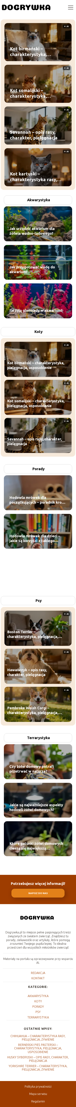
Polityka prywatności (38, 1086)
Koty (38, 331)
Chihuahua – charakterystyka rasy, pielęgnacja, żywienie (38, 1037)
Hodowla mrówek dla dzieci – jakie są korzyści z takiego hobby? (34, 538)
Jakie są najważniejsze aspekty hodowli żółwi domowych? (36, 807)
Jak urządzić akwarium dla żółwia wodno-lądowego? (32, 230)
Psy (38, 600)
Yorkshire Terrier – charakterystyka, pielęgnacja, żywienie (38, 1067)
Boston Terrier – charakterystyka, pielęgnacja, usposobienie (32, 634)
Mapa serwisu (38, 1093)
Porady (38, 469)
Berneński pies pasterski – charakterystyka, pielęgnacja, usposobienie (38, 1048)
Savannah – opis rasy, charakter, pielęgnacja (34, 135)
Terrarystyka (38, 738)
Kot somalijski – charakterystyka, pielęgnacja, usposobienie (37, 93)
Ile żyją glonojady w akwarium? (36, 310)
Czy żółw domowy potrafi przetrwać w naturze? (31, 768)
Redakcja (38, 973)
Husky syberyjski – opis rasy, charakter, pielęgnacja (38, 1059)
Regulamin (38, 1101)
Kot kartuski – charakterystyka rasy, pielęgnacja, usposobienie (37, 176)
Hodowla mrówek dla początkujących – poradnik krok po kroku (36, 500)
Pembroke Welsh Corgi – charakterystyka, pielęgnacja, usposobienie (32, 710)
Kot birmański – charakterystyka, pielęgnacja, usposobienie (37, 51)
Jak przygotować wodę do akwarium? (32, 269)
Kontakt (38, 978)
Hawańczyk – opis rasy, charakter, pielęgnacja (27, 672)
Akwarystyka (38, 200)
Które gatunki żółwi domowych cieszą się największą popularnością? (36, 846)
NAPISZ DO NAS (38, 893)
